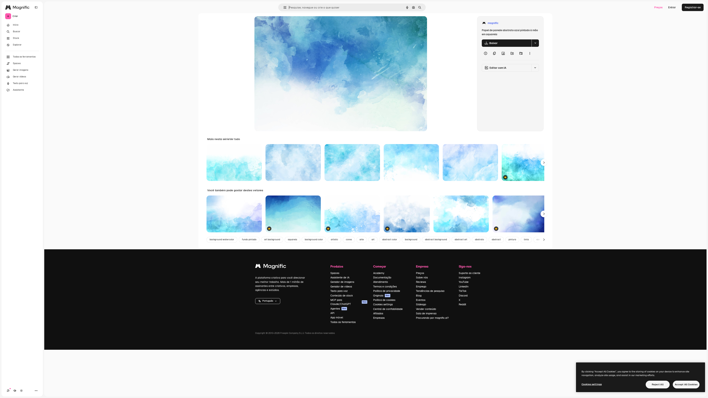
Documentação (382, 277)
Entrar (672, 7)
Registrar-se (693, 7)
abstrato (479, 239)
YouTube (463, 282)
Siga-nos (465, 266)
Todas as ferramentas (343, 322)
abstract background (436, 239)
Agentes (338, 308)
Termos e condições (385, 286)
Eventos (420, 300)
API (332, 313)
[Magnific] (270, 267)
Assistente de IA (339, 277)
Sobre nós (422, 277)
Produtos (336, 266)
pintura (512, 239)
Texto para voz (339, 291)
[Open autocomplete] (283, 7)
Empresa (422, 266)
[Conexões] (8, 391)
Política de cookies (384, 300)
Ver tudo (234, 139)
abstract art (461, 239)
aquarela (292, 239)
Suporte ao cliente (469, 273)
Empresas (379, 318)
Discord (463, 295)
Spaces (334, 273)
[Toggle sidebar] (36, 7)
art (373, 239)
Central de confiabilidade (388, 309)
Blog (418, 295)
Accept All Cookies (686, 384)
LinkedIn (463, 286)
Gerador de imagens (342, 282)
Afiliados (378, 313)
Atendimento (380, 282)
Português (267, 300)
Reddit (462, 304)
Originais (381, 295)
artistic (334, 239)
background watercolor (222, 239)
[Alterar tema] (21, 391)
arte (362, 239)
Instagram (465, 277)
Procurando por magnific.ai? (432, 318)
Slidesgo (421, 304)
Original (278, 23)
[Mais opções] (529, 53)
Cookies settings (383, 304)
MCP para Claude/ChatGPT (348, 302)
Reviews (421, 282)
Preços (658, 7)
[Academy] (15, 391)
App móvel (336, 317)
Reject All (658, 384)
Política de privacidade (386, 291)
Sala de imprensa (426, 313)
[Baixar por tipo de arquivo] (535, 43)
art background (272, 239)
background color (314, 239)
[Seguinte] (544, 162)
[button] (267, 301)
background (411, 239)
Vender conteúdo (426, 309)
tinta (526, 239)
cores (349, 239)
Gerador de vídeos (341, 286)
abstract (496, 239)
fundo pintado (249, 239)
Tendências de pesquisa (430, 291)
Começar (379, 266)
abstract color (389, 239)
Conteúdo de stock (341, 295)
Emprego (421, 286)
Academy (378, 273)
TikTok (462, 291)
